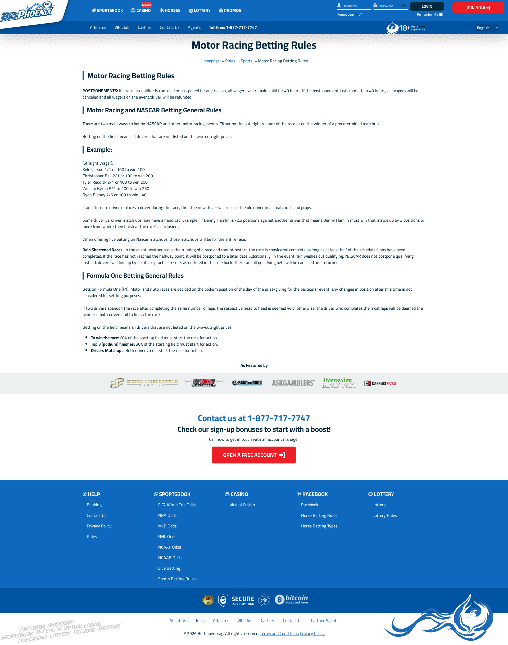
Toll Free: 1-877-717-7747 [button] (233, 27)
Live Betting (169, 568)
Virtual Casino (242, 505)
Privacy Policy (99, 526)
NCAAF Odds (169, 547)
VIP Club (122, 27)
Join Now (475, 8)
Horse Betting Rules (319, 515)
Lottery (202, 10)
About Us (178, 620)
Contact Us (169, 27)
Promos (232, 10)
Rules (230, 61)
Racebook (309, 505)
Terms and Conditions (279, 633)
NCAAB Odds (170, 558)
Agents (194, 27)
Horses (172, 10)
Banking (94, 505)
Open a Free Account (249, 455)
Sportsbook (110, 10)
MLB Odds (167, 526)
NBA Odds (167, 515)
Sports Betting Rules (177, 579)
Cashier (144, 27)
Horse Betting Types (319, 526)
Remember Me (427, 14)
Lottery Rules (385, 515)
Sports (246, 61)
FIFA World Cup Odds (177, 505)
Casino (144, 7)
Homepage (210, 61)
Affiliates (98, 27)
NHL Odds (167, 536)
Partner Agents (324, 620)
